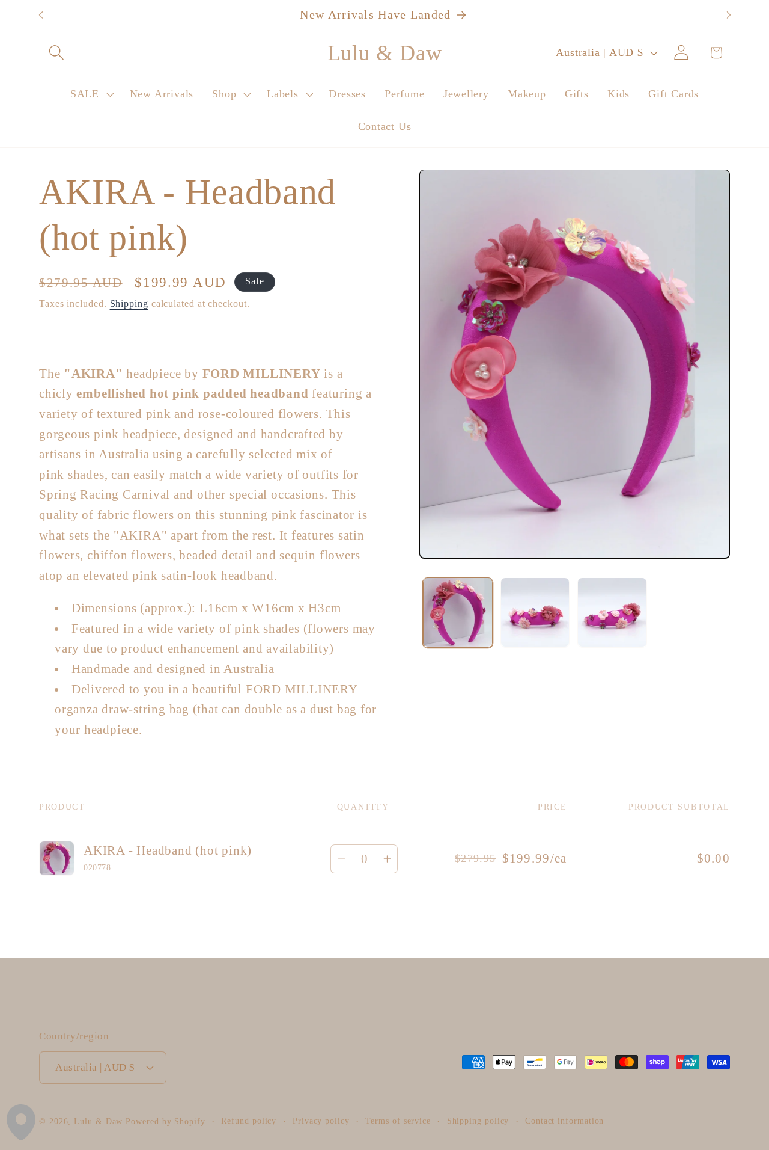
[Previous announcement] (41, 15)
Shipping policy (478, 1120)
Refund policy (248, 1120)
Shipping (129, 303)
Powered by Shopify (165, 1121)
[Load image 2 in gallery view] (535, 612)
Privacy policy (321, 1120)
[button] (56, 52)
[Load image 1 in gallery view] (458, 612)
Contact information (564, 1120)
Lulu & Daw (98, 1121)
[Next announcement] (729, 15)
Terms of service (398, 1120)
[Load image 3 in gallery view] (612, 612)
